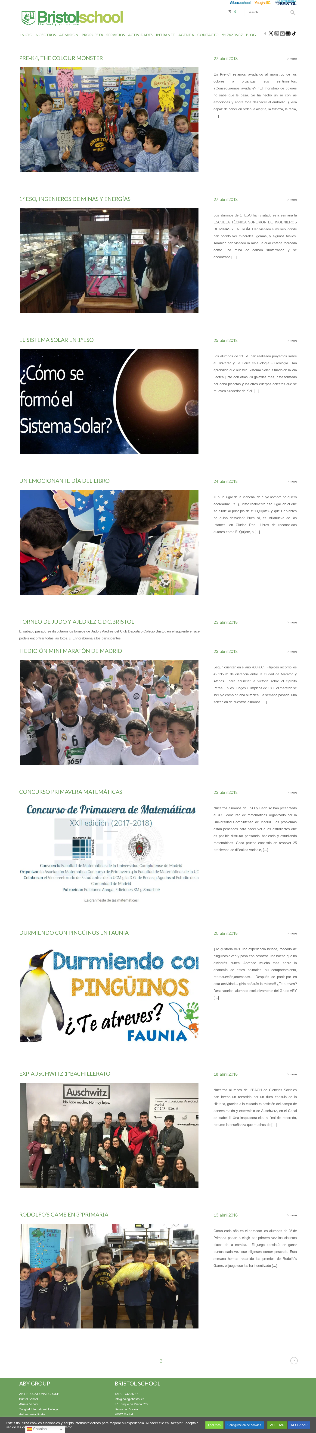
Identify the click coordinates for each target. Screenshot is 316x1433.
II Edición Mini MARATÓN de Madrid (70, 650)
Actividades (140, 34)
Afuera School (28, 1404)
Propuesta (92, 34)
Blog (251, 34)
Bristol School (28, 1399)
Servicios (115, 34)
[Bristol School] (72, 19)
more (293, 58)
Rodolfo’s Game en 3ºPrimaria (63, 1214)
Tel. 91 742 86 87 (126, 1394)
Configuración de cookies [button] (244, 1425)
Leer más (214, 1425)
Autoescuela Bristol (32, 1414)
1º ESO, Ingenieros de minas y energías (74, 198)
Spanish (39, 1429)
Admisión (68, 34)
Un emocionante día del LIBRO (64, 480)
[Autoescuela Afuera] (286, 2)
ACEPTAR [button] (277, 1425)
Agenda (186, 34)
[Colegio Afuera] (240, 2)
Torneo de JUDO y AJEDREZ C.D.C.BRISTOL (76, 621)
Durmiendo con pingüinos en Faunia (74, 932)
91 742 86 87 (232, 34)
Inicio (26, 34)
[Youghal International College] (263, 2)
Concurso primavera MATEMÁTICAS (70, 791)
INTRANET (165, 34)
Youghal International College (38, 1409)
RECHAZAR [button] (299, 1425)
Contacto (208, 34)
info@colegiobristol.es (129, 1399)
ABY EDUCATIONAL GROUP (39, 1394)
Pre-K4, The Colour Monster (61, 57)
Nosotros (46, 34)
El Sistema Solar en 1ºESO (56, 339)
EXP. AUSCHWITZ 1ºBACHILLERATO (64, 1073)
